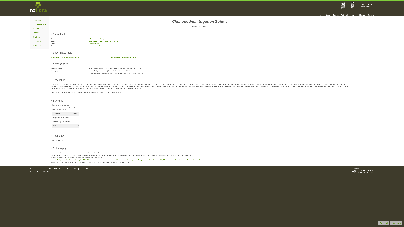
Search (328, 15)
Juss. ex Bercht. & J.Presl (103, 41)
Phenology (37, 41)
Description (37, 33)
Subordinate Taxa (39, 24)
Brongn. (97, 39)
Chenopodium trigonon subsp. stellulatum (64, 57)
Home (321, 15)
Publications (345, 15)
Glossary (362, 15)
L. (95, 46)
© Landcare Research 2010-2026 (40, 172)
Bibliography (37, 45)
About (354, 15)
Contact (371, 15)
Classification (38, 20)
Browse (336, 15)
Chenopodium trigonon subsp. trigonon (124, 57)
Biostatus (36, 37)
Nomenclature (38, 29)
